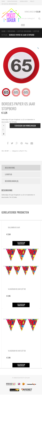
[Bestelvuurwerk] (14, 390)
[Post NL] (23, 384)
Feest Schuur (25, 378)
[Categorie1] (31, 384)
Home (3, 1)
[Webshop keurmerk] (11, 384)
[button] (38, 48)
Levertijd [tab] (8, 174)
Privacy (32, 1)
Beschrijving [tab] (10, 167)
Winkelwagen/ (32, 11)
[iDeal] (19, 384)
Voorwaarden (24, 1)
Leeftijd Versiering (24, 31)
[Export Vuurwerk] (26, 390)
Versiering (11, 31)
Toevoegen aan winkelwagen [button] (21, 243)
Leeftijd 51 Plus (22, 151)
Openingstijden (13, 4)
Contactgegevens (12, 1)
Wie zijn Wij (5, 4)
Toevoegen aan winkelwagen (25, 125)
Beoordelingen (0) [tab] (11, 181)
